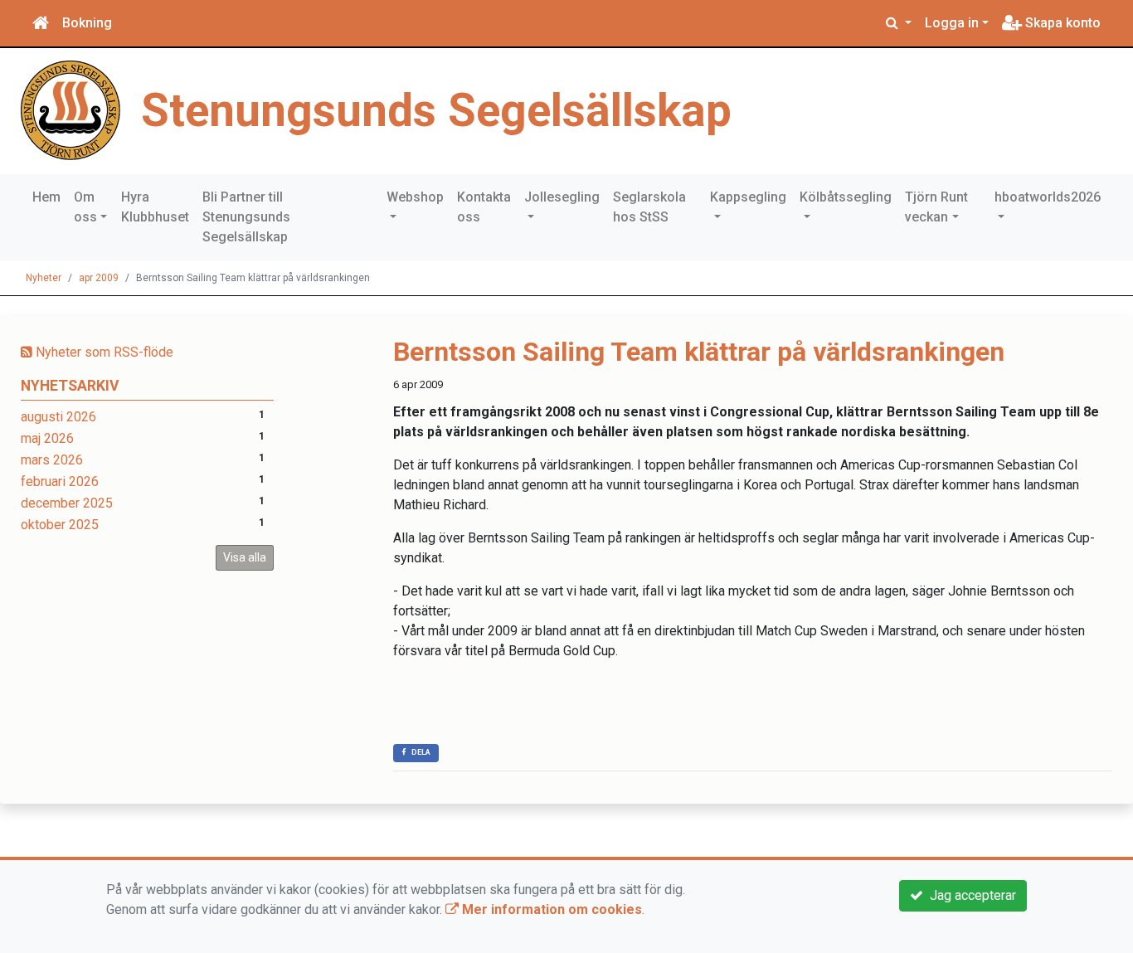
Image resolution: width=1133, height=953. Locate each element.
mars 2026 (52, 460)
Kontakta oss (484, 207)
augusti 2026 (58, 417)
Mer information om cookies (550, 909)
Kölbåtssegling (846, 197)
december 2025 (67, 503)
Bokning (87, 23)
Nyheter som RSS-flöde (102, 352)
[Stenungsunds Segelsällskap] (70, 109)
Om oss (85, 207)
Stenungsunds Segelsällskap (436, 110)
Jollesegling (562, 197)
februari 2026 (60, 481)
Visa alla (244, 557)
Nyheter (43, 278)
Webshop (415, 197)
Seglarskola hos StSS (649, 207)
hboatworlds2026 (1047, 197)
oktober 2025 (60, 524)
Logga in (952, 23)
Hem (46, 197)
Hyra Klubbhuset (155, 207)
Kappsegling (748, 197)
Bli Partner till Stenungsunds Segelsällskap (246, 217)
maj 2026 (47, 438)
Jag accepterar (969, 895)
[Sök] (898, 23)
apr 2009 (99, 278)
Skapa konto (1061, 23)
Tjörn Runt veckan (936, 207)
